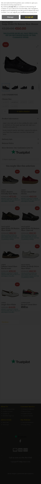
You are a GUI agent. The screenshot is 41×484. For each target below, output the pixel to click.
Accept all (29, 17)
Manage (10, 17)
